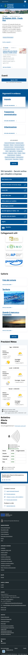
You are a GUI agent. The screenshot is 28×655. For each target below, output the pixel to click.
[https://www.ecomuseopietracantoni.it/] (14, 239)
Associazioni (6, 144)
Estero (7, 151)
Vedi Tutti (14, 163)
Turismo (21, 159)
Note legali (3, 623)
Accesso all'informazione (10, 142)
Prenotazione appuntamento (7, 632)
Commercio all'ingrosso (19, 144)
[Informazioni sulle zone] (20, 426)
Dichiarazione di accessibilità (7, 626)
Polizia (23, 153)
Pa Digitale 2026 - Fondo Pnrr (12, 19)
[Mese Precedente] (3, 80)
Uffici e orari (3, 607)
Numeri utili (3, 609)
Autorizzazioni (4, 554)
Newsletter (3, 643)
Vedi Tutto (14, 336)
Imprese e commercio (5, 565)
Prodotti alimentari (11, 155)
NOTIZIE (5, 16)
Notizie (2, 577)
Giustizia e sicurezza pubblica (7, 563)
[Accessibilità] (4, 651)
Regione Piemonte (5, 1)
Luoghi (2, 585)
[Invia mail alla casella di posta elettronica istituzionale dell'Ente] (13, 603)
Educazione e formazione (6, 561)
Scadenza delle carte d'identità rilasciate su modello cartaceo (10, 51)
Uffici (2, 540)
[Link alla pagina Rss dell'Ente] (1, 641)
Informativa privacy (5, 621)
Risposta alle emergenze (10, 157)
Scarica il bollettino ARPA (9, 467)
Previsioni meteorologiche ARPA (10, 411)
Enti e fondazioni (4, 532)
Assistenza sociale (19, 142)
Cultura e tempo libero (6, 559)
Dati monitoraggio (5, 648)
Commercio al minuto (8, 147)
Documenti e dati (4, 530)
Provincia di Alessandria (6, 619)
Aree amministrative (5, 527)
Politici (2, 538)
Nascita (19, 153)
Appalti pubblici (4, 552)
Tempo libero (15, 159)
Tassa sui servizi (8, 159)
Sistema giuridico (19, 157)
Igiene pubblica (13, 151)
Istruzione (5, 153)
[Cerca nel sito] (24, 5)
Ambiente (3, 548)
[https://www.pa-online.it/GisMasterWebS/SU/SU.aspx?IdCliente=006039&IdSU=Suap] (14, 255)
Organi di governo (5, 534)
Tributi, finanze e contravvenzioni (8, 567)
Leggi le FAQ (3, 629)
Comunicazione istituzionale (9, 149)
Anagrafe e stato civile (6, 550)
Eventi (2, 587)
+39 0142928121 (9, 599)
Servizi (16, 648)
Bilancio (11, 144)
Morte (15, 153)
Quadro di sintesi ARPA (8, 469)
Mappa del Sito (9, 650)
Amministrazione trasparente (7, 627)
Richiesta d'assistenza (6, 634)
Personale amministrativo (6, 536)
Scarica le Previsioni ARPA (9, 409)
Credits (24, 648)
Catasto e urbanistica (5, 557)
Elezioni (22, 149)
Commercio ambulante (19, 147)
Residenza (18, 155)
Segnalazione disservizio (6, 631)
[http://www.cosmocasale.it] (14, 247)
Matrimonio (10, 153)
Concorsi (18, 149)
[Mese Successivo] (25, 80)
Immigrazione (19, 151)
